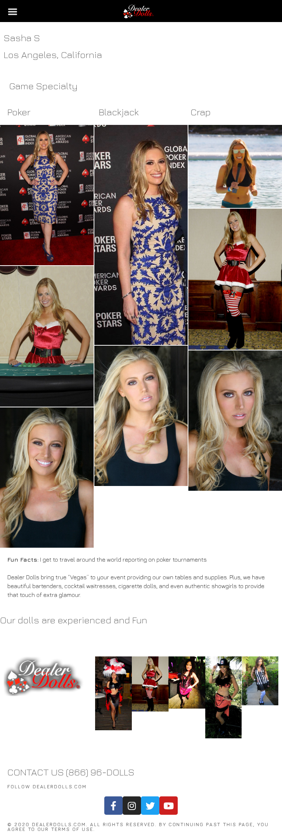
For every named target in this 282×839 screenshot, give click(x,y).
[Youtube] (168, 805)
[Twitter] (150, 805)
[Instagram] (132, 805)
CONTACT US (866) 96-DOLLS (70, 772)
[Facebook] (113, 805)
